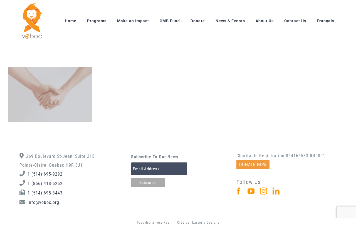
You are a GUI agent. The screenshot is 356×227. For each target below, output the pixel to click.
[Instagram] (263, 191)
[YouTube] (251, 191)
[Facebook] (238, 191)
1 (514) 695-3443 (45, 193)
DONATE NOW (253, 164)
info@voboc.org (43, 202)
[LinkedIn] (276, 191)
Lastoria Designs (205, 222)
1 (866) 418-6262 (45, 183)
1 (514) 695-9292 (45, 174)
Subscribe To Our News (154, 156)
